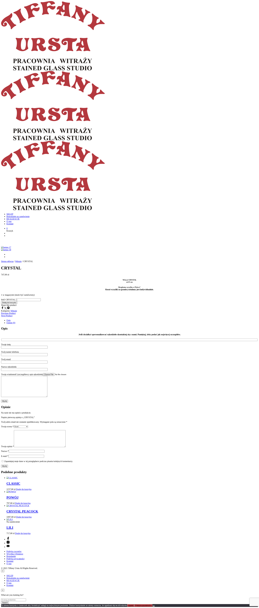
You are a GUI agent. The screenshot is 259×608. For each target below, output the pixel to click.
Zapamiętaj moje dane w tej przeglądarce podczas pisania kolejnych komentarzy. (38, 461)
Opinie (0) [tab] (10, 323)
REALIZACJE (13, 219)
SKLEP (9, 214)
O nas (8, 221)
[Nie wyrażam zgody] (154, 606)
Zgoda (130, 605)
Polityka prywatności (15, 559)
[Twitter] (5, 308)
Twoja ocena (7, 426)
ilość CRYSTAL (8, 299)
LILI (9, 527)
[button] (7, 228)
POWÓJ (12, 497)
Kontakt (9, 224)
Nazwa (5, 451)
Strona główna (7, 261)
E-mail (4, 456)
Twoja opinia (7, 446)
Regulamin (11, 556)
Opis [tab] (8, 320)
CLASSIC (13, 483)
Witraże (18, 261)
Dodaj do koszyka (23, 489)
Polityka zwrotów (14, 551)
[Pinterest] (8, 308)
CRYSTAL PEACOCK (22, 511)
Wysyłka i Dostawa (14, 554)
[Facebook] (2, 308)
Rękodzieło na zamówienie (18, 216)
